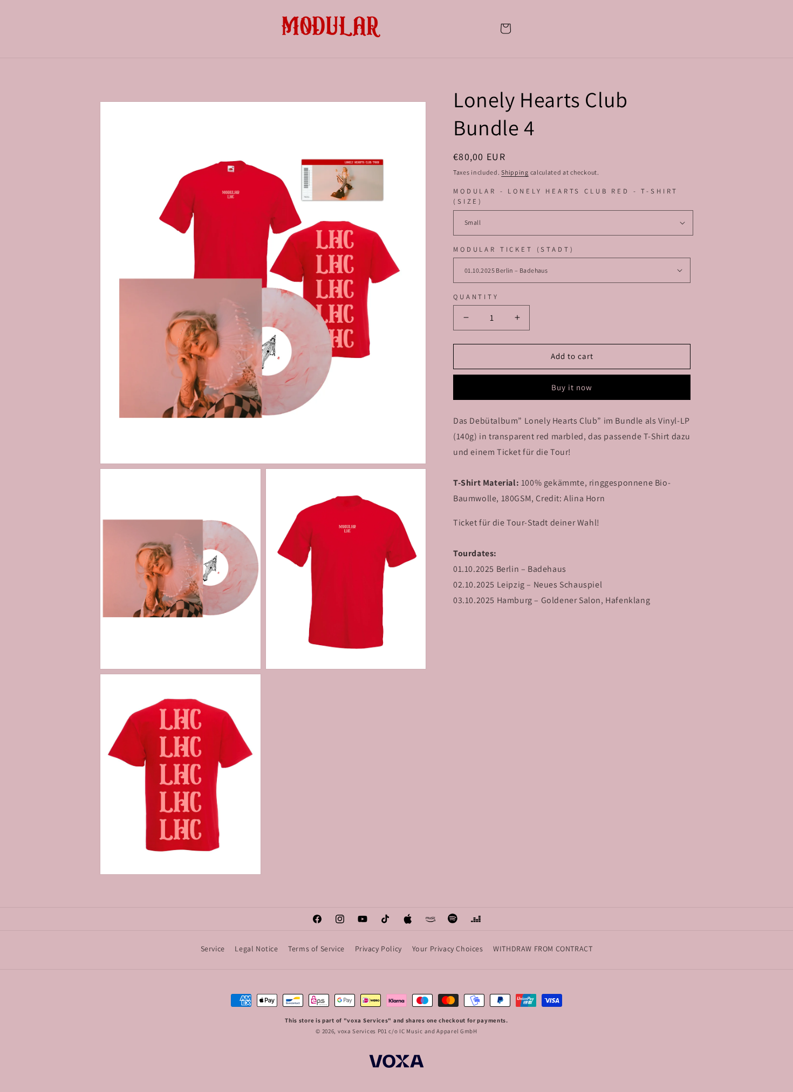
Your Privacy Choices (447, 948)
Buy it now (571, 387)
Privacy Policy (378, 948)
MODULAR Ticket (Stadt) (513, 249)
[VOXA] (396, 1062)
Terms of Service (316, 948)
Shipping (515, 172)
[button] (505, 28)
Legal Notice (256, 948)
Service (213, 948)
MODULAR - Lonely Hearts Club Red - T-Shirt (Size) (565, 196)
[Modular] (332, 28)
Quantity (476, 296)
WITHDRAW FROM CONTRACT (542, 948)
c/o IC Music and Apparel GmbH (432, 1031)
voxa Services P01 (362, 1031)
